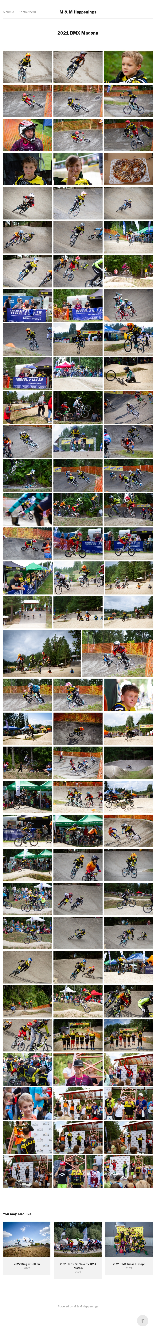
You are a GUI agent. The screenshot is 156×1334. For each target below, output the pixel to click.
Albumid (8, 12)
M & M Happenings (78, 12)
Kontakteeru (27, 12)
